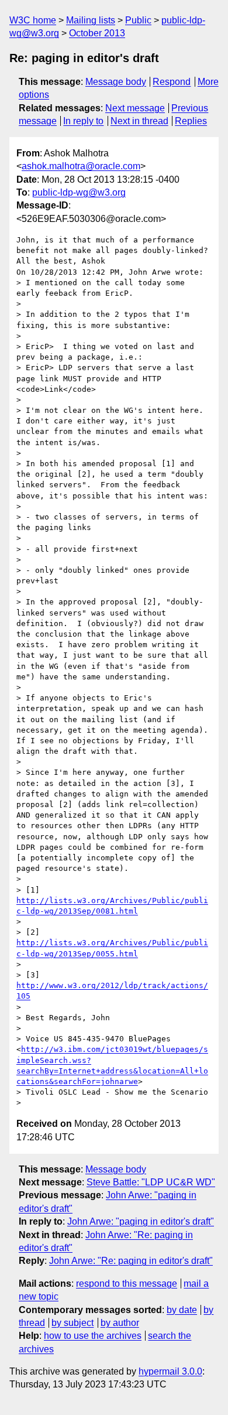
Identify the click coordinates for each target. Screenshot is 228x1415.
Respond (172, 82)
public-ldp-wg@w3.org (79, 192)
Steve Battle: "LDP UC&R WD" (151, 1182)
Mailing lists (90, 20)
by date (182, 1310)
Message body (115, 82)
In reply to (83, 121)
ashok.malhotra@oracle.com (81, 166)
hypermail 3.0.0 (170, 1371)
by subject (72, 1323)
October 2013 (97, 33)
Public (138, 20)
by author (120, 1323)
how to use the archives (92, 1336)
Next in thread (139, 121)
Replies (191, 121)
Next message (135, 108)
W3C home (32, 20)
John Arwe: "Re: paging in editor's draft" (131, 1261)
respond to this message (126, 1283)
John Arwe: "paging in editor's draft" (140, 1221)
